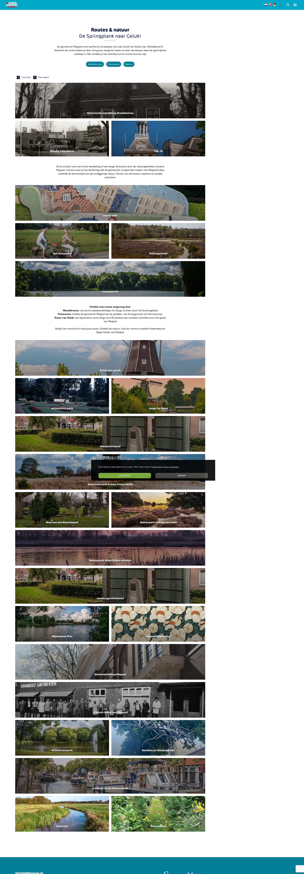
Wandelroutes (95, 64)
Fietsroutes (113, 64)
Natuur (129, 64)
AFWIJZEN (182, 476)
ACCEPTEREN (124, 476)
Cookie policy (156, 467)
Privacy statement (171, 467)
